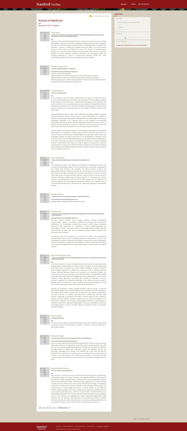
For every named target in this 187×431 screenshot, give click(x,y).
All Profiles (119, 18)
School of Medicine (121, 41)
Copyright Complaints (102, 426)
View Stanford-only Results (101, 16)
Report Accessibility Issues (141, 419)
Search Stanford (80, 426)
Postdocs (120, 27)
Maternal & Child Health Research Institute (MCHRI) (132, 45)
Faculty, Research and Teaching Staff (128, 22)
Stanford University (45, 427)
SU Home (58, 426)
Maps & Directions (68, 426)
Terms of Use (90, 426)
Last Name (119, 33)
